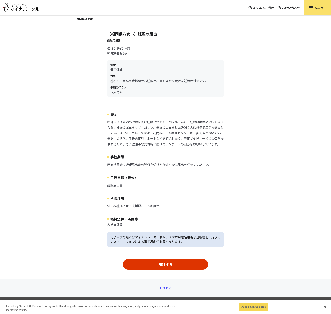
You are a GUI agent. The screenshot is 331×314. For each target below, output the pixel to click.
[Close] (325, 307)
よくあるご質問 (263, 7)
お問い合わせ (291, 7)
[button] (317, 7)
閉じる (167, 287)
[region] (165, 307)
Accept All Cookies (253, 307)
